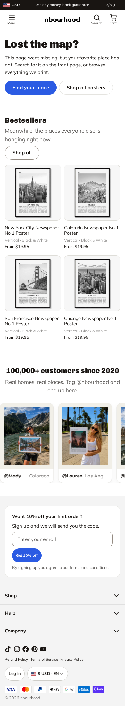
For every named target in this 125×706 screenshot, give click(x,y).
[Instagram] (17, 649)
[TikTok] (8, 649)
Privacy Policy (72, 659)
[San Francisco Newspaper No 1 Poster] (33, 283)
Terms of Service (44, 659)
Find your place (31, 87)
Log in (15, 673)
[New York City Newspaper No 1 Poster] (33, 193)
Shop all (22, 153)
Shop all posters (86, 87)
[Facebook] (25, 649)
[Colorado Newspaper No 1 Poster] (92, 193)
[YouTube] (43, 649)
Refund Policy (16, 659)
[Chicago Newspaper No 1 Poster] (92, 283)
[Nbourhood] (62, 19)
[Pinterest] (34, 649)
